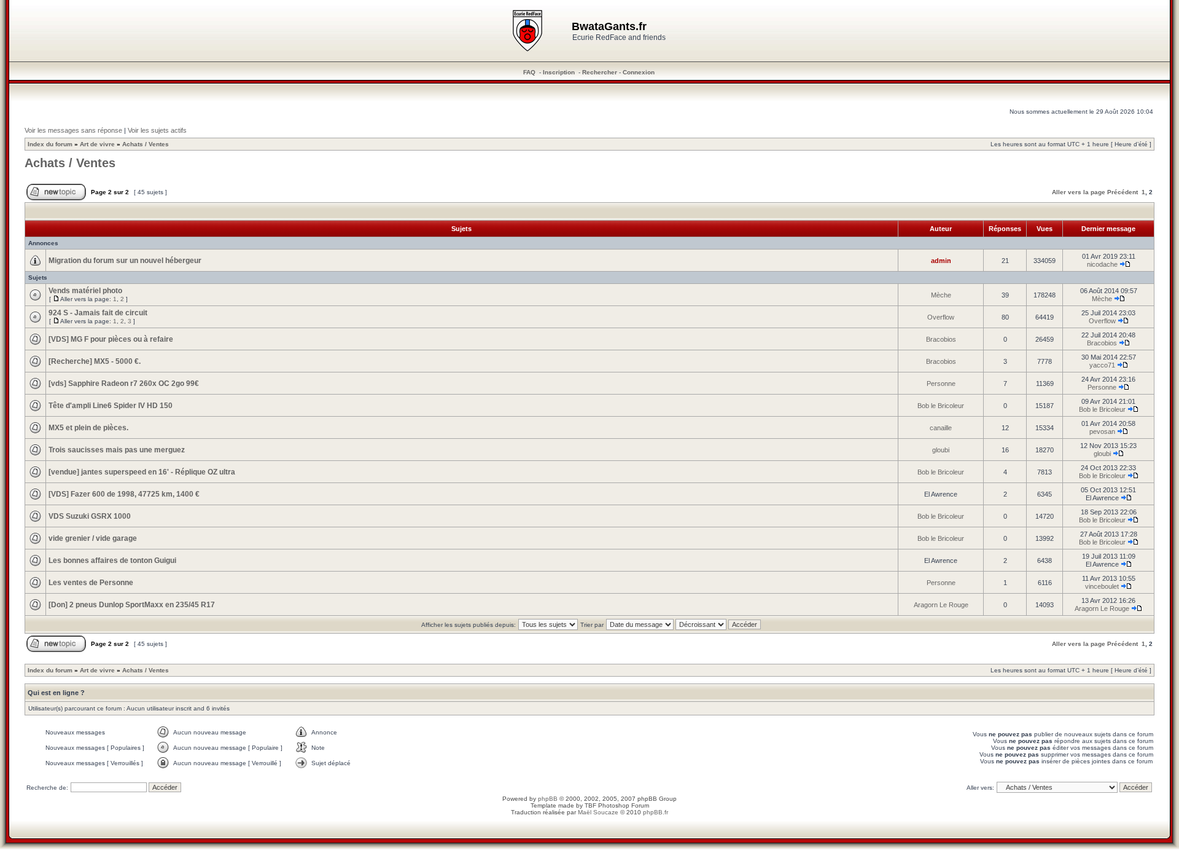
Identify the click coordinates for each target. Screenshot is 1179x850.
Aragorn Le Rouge (941, 604)
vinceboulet (1102, 586)
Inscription (559, 72)
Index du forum (50, 144)
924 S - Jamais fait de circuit (98, 313)
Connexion (639, 72)
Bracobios (941, 339)
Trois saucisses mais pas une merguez (117, 450)
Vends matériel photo (85, 290)
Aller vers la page (1078, 192)
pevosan (1102, 431)
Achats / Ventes (145, 144)
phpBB (548, 798)
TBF (590, 805)
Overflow (940, 317)
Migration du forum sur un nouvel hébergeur (125, 260)
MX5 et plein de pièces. (88, 427)
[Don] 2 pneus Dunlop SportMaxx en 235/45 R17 (132, 604)
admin (941, 260)
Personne (941, 383)
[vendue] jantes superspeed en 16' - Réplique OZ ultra (142, 472)
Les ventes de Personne (91, 582)
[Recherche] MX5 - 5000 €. (95, 361)
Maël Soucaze (598, 812)
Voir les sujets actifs (157, 130)
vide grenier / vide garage (93, 538)
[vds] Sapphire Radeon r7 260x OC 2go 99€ (124, 383)
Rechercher (599, 72)
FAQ (529, 72)
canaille (941, 427)
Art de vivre (97, 144)
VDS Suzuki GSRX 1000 (90, 516)
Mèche (941, 295)
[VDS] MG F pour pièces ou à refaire (111, 339)
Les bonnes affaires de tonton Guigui (112, 560)
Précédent (1122, 192)
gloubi (940, 450)
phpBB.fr (655, 812)
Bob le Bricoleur (940, 405)
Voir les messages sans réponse (73, 130)
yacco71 (1102, 365)
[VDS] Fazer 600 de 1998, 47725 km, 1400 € (124, 494)
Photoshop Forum (623, 805)
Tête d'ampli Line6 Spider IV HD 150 (111, 405)
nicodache (1102, 264)
